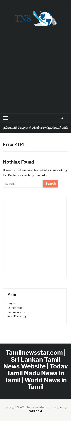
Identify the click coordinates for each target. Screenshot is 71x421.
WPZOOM (35, 411)
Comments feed (17, 312)
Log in (11, 303)
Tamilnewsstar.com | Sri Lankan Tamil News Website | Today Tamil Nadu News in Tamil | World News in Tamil (35, 369)
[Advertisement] (35, 72)
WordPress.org (16, 316)
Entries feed (14, 307)
